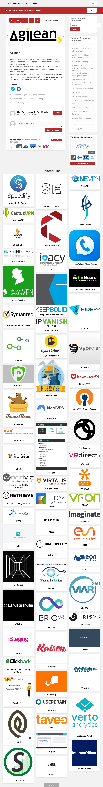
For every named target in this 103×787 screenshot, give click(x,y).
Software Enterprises (21, 3)
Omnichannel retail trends (82, 89)
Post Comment (53, 130)
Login (93, 3)
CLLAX (74, 124)
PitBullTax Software (80, 97)
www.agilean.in (51, 20)
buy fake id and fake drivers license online (80, 56)
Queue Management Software (80, 112)
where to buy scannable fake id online (81, 49)
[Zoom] (31, 20)
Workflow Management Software (26, 141)
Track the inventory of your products (83, 102)
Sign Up (91, 10)
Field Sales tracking (80, 61)
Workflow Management (19, 102)
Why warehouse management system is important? (81, 82)
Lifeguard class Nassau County (81, 119)
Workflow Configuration (38, 99)
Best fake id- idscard (80, 107)
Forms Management (40, 95)
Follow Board (56, 140)
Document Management (20, 95)
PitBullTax (76, 93)
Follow (57, 113)
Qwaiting (75, 44)
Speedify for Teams (80, 128)
